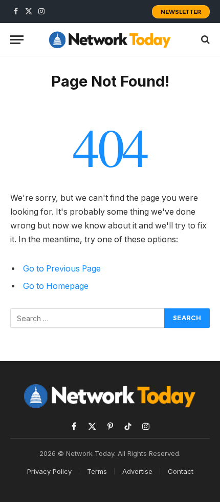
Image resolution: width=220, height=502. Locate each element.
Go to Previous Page (62, 269)
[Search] (204, 39)
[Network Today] (110, 39)
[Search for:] (87, 318)
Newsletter (181, 11)
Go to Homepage (56, 286)
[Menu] (17, 39)
